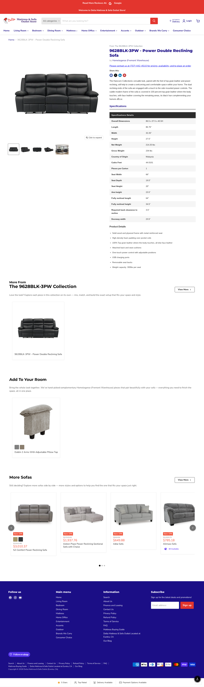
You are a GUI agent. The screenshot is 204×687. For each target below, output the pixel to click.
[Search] (154, 21)
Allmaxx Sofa (169, 543)
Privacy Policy (109, 613)
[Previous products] (11, 528)
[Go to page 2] (102, 565)
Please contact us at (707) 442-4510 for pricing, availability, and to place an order (150, 65)
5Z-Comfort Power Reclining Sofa (30, 550)
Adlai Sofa (118, 543)
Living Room (20, 30)
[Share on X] (115, 75)
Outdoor (139, 30)
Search (106, 597)
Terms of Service (111, 621)
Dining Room (54, 30)
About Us (107, 601)
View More (183, 289)
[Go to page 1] (99, 565)
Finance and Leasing (113, 605)
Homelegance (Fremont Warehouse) (130, 60)
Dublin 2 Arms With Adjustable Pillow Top (36, 452)
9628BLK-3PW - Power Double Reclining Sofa (38, 354)
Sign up (187, 605)
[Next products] (193, 528)
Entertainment (108, 30)
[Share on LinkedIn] (120, 75)
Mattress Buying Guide (113, 629)
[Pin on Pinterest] (124, 75)
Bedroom (37, 30)
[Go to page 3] (104, 565)
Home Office (88, 30)
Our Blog (107, 640)
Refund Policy (109, 617)
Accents (125, 30)
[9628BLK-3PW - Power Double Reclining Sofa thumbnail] (13, 149)
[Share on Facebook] (111, 75)
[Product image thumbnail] (25, 149)
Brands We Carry (158, 30)
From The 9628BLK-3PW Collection (126, 46)
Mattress (71, 30)
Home (6, 30)
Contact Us (108, 609)
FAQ (105, 625)
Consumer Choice (182, 30)
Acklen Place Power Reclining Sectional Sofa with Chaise (83, 545)
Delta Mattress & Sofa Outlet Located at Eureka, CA (51, 666)
